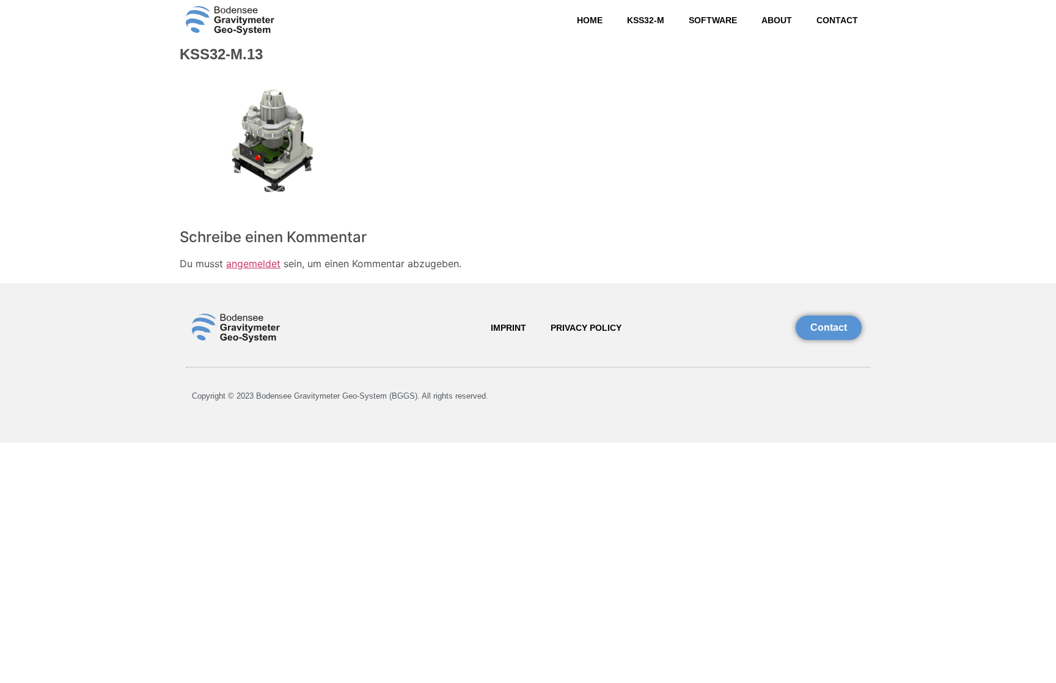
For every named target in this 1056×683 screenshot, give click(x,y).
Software (713, 20)
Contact (837, 20)
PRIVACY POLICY (586, 328)
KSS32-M (645, 20)
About (776, 20)
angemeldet (253, 263)
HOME (590, 20)
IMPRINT (508, 328)
